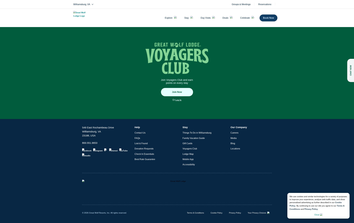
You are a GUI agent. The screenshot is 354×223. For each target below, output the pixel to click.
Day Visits (206, 18)
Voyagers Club (190, 148)
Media (234, 138)
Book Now (268, 18)
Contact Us (140, 133)
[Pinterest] (113, 150)
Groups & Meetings (241, 4)
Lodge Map (188, 154)
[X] (106, 150)
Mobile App (188, 159)
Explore (168, 18)
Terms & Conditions (195, 213)
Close (316, 215)
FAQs (137, 138)
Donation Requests (144, 148)
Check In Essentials (144, 154)
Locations (235, 148)
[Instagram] (98, 150)
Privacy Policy (311, 209)
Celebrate (245, 18)
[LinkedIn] (86, 155)
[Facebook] (87, 150)
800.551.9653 (89, 143)
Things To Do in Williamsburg (197, 133)
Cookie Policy (216, 213)
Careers (234, 133)
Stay (186, 18)
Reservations (264, 4)
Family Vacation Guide (194, 138)
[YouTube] (123, 150)
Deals (225, 18)
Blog (233, 143)
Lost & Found (141, 143)
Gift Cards (187, 143)
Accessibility (189, 164)
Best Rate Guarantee (145, 159)
